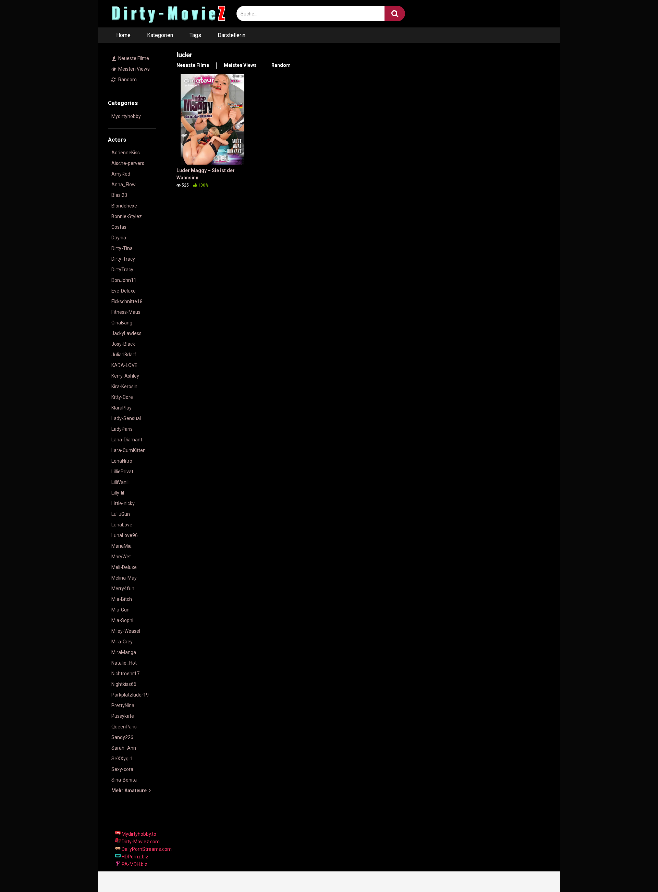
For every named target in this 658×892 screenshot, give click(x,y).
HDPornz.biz (134, 856)
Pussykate (122, 716)
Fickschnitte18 (127, 301)
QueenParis (124, 726)
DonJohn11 (123, 280)
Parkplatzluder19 (130, 695)
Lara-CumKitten (128, 450)
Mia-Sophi (122, 620)
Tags (195, 35)
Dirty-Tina (122, 248)
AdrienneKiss (125, 152)
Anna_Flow (123, 184)
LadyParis (122, 429)
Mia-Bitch (121, 599)
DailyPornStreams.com (146, 849)
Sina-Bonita (124, 780)
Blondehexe (124, 206)
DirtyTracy (122, 269)
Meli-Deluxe (124, 567)
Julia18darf (123, 354)
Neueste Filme (133, 58)
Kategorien (160, 35)
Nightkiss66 (123, 684)
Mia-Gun (120, 609)
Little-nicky (123, 503)
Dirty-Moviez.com (140, 841)
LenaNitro (121, 461)
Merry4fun (122, 588)
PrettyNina (122, 705)
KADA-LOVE (124, 365)
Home (123, 35)
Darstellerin (231, 35)
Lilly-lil (117, 493)
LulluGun (120, 514)
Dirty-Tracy (123, 259)
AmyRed (120, 174)
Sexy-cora (122, 769)
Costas (118, 227)
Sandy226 (122, 737)
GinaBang (121, 322)
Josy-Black (123, 344)
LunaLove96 (124, 535)
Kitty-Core (122, 397)
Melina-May (124, 578)
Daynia (118, 237)
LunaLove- (122, 524)
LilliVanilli (121, 482)
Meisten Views (133, 69)
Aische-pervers (127, 163)
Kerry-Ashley (125, 376)
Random (127, 79)
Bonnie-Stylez (126, 216)
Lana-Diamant (126, 439)
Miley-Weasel (125, 631)
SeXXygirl (121, 758)
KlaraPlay (121, 408)
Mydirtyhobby (126, 116)
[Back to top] (635, 871)
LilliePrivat (122, 471)
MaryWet (121, 556)
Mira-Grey (122, 641)
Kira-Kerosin (124, 386)
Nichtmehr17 (125, 673)
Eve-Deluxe (123, 291)
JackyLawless (126, 333)
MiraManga (123, 652)
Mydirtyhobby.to (138, 834)
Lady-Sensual (126, 418)
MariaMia (121, 546)
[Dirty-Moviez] (168, 14)
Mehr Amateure (129, 790)
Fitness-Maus (126, 312)
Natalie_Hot (124, 663)
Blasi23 (119, 195)
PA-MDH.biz (134, 864)
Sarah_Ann (123, 748)
